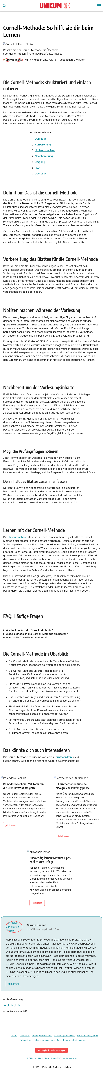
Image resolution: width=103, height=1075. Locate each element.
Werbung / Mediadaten (42, 1035)
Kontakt (14, 1035)
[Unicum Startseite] (51, 6)
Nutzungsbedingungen (87, 1035)
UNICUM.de (31, 1058)
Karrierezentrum (70, 1058)
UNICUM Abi (43, 1058)
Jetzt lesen (10, 825)
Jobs (59, 1040)
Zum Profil (13, 983)
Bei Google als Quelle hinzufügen (51, 1050)
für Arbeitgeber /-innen (64, 1035)
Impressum (84, 1040)
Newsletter (25, 1035)
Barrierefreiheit (70, 1040)
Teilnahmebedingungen (44, 1040)
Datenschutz (25, 1040)
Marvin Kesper (33, 59)
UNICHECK (56, 1058)
